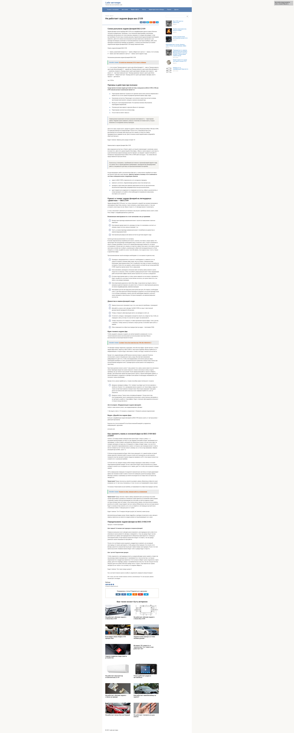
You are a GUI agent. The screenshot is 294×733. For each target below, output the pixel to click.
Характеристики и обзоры (156, 9)
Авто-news (125, 9)
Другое (176, 9)
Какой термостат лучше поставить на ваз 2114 (180, 60)
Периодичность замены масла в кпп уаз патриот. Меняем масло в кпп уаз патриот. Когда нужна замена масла (180, 52)
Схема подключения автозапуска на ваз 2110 (180, 37)
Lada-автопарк (113, 2)
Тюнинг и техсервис (113, 9)
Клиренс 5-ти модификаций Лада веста (180, 68)
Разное (169, 9)
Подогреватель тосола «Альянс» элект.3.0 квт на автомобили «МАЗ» (176, 45)
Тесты (144, 9)
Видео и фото (135, 9)
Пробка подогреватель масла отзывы (179, 29)
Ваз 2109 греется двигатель (178, 21)
